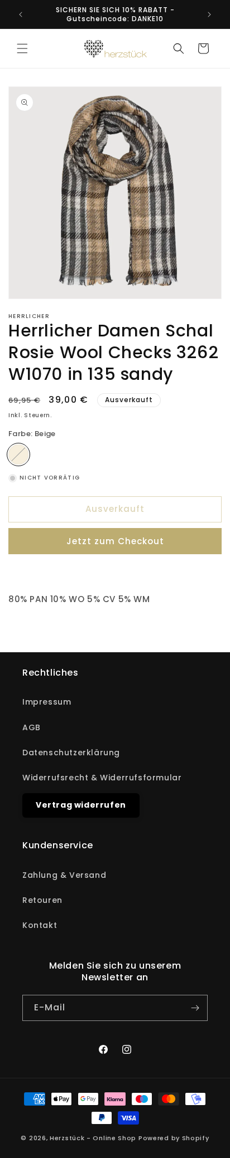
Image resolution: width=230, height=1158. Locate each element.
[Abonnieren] (195, 1008)
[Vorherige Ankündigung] (20, 14)
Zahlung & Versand (64, 875)
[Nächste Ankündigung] (209, 14)
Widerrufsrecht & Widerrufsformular (101, 777)
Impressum (46, 701)
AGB (31, 727)
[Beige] (18, 454)
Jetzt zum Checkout (115, 541)
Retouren (42, 900)
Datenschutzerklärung (71, 752)
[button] (22, 48)
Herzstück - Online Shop (93, 1137)
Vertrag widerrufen (81, 804)
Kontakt (39, 925)
